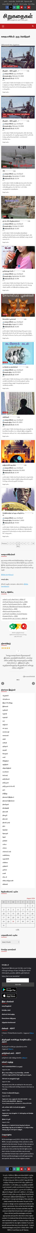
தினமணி (5, 811)
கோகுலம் (5, 753)
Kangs (4, 1093)
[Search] (33, 26)
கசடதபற (5, 728)
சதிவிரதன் (11, 417)
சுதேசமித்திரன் (7, 768)
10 (33, 543)
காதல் (4, 66)
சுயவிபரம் (15, 4)
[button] (3, 26)
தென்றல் (5, 830)
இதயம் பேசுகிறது (7, 703)
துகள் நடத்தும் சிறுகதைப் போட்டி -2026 (14, 604)
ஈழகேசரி (5, 710)
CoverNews (15, 1230)
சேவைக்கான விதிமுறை (9, 1018)
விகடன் (15, 66)
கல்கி (4, 739)
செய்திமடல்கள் (6, 1010)
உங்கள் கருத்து (23, 4)
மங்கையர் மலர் (7, 851)
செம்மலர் (5, 775)
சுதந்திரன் (5, 764)
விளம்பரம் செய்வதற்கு (8, 1014)
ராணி (4, 873)
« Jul (17, 929)
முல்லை (5, 870)
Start (17, 679)
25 (8, 921)
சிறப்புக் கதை (10, 114)
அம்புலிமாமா (6, 699)
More (32, 1033)
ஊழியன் (5, 724)
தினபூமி (5, 815)
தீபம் (4, 826)
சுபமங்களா (6, 772)
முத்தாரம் (5, 866)
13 (18, 913)
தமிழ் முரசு (6, 782)
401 (9, 171)
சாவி (4, 757)
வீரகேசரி (5, 884)
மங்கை (5, 848)
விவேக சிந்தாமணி (8, 880)
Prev (2, 683)
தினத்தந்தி (6, 808)
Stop (18, 679)
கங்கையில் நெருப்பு (13, 1093)
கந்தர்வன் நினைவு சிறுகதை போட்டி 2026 (15, 602)
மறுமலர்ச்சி (6, 859)
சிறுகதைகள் (18, 16)
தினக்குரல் (6, 804)
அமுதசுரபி (6, 695)
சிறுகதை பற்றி (28, 1)
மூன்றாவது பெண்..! (14, 271)
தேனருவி (5, 833)
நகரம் (20, 1066)
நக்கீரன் (5, 840)
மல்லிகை (5, 862)
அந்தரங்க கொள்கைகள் (9, 1022)
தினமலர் (5, 819)
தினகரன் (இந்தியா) (8, 797)
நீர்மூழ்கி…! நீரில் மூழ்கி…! (16, 71)
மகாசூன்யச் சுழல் (14, 1078)
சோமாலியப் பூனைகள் (14, 319)
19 (13, 917)
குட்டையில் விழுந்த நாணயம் (16, 221)
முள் (9, 1119)
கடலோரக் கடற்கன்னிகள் (15, 367)
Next (18, 546)
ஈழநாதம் (5, 717)
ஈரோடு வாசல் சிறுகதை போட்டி (12, 611)
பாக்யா (5, 844)
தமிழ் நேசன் (6, 779)
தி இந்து (5, 793)
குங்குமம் (5, 746)
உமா (4, 721)
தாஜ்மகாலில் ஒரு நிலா (14, 465)
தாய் (4, 790)
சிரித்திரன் (6, 761)
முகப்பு (5, 1)
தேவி (4, 837)
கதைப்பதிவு (12, 1)
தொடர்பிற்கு (31, 4)
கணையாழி (6, 732)
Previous (4, 543)
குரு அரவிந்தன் (18, 73)
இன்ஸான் (5, 706)
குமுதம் (5, 750)
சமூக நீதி (5, 314)
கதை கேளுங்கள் (6, 1006)
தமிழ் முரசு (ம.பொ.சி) (9, 786)
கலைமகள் (6, 735)
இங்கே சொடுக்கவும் (7, 574)
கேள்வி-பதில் (19, 1)
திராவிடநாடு (6, 822)
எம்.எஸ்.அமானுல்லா (19, 1107)
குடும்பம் (5, 266)
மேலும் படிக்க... (6, 92)
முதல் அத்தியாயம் (25, 114)
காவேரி (5, 743)
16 (32, 913)
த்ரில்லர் (4, 166)
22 (27, 917)
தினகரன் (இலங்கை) (8, 801)
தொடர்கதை (10, 66)
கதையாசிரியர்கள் (7, 4)
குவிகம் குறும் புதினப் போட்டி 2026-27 (14, 599)
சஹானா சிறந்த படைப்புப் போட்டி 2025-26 (15, 618)
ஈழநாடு (5, 713)
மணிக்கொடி (6, 855)
